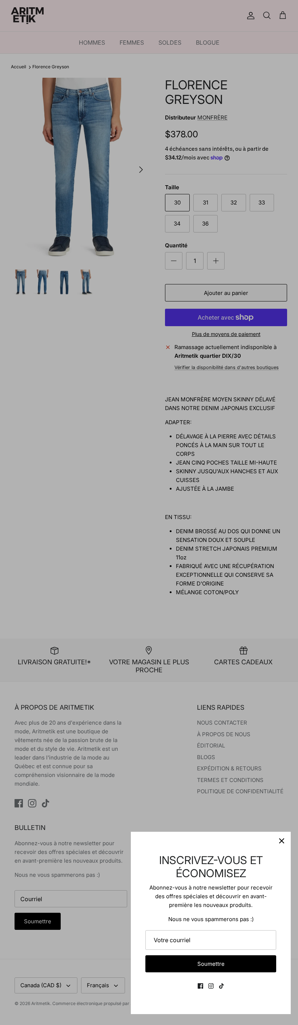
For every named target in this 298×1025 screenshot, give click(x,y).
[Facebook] (200, 986)
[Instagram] (211, 986)
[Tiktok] (221, 986)
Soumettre (211, 963)
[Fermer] (282, 841)
